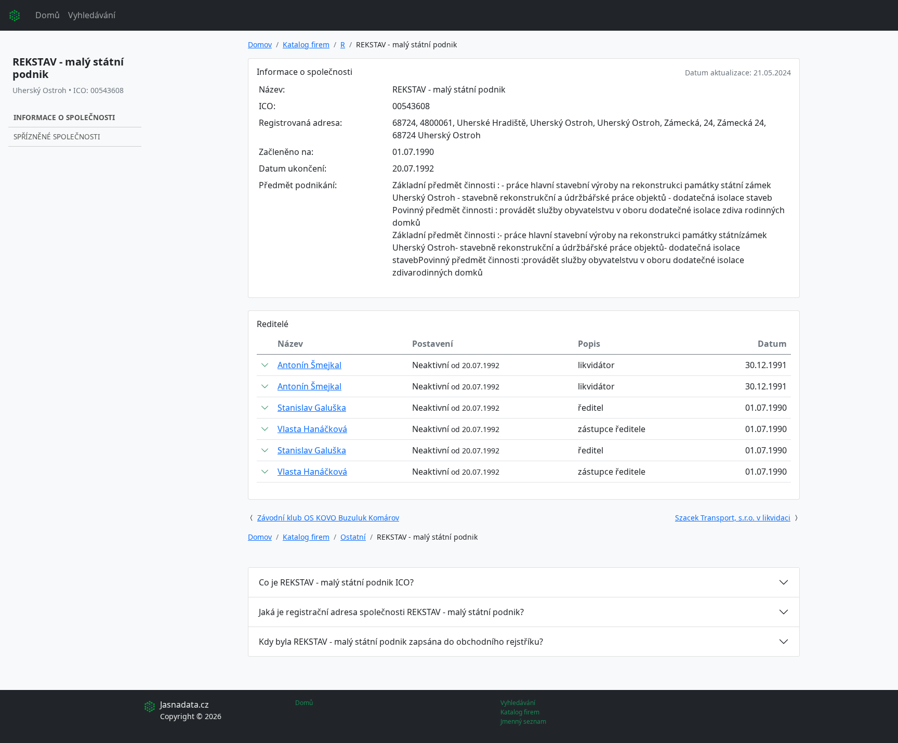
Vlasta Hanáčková (312, 429)
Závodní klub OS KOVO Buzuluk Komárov (328, 518)
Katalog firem (306, 44)
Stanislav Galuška (312, 407)
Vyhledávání (91, 15)
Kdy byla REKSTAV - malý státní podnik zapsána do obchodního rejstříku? (401, 641)
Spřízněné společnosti (57, 136)
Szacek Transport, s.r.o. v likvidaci (732, 518)
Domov (260, 44)
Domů (47, 15)
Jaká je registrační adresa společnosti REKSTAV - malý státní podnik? (391, 612)
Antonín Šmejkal (309, 365)
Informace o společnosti (64, 117)
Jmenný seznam (523, 721)
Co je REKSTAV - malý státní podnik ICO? (336, 582)
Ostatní (353, 537)
